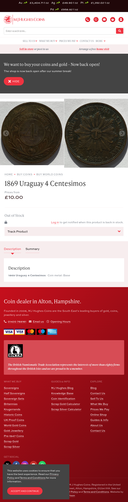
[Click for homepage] (24, 19)
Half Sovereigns (14, 393)
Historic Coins (13, 414)
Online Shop (98, 414)
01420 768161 (17, 321)
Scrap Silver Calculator (66, 409)
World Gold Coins (15, 425)
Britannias (11, 404)
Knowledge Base (62, 393)
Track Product (18, 231)
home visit (42, 49)
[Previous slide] (6, 133)
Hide (15, 81)
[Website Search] (119, 31)
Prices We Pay (99, 409)
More (99, 41)
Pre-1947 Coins (14, 436)
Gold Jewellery (13, 430)
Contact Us (97, 393)
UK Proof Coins (14, 420)
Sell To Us (96, 398)
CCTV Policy (70, 491)
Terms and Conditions (96, 491)
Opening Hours (60, 321)
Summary (33, 249)
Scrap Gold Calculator (65, 404)
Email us (38, 321)
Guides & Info (99, 420)
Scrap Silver (12, 446)
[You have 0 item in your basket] (113, 19)
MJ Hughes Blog (62, 388)
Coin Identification (63, 398)
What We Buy (99, 404)
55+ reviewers (106, 49)
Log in (55, 222)
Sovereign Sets (14, 398)
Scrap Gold (11, 441)
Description (12, 249)
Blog (93, 388)
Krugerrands (12, 409)
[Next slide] (122, 133)
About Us (96, 425)
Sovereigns (11, 388)
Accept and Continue (25, 491)
